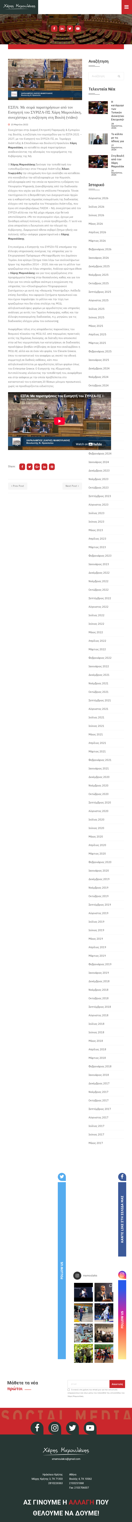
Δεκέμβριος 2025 (99, 266)
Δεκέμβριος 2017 (99, 1083)
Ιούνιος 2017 (96, 1134)
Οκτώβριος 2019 (99, 896)
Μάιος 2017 (96, 1143)
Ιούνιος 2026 (96, 215)
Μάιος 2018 (96, 1040)
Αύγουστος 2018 (98, 1015)
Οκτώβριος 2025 (99, 283)
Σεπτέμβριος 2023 (100, 496)
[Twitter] (70, 28)
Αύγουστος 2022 (98, 606)
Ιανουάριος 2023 (99, 564)
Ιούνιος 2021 (96, 726)
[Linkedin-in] (62, 28)
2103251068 (76, 1483)
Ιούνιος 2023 (96, 521)
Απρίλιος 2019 (97, 947)
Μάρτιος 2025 (97, 342)
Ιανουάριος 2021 (99, 768)
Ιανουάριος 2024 (99, 462)
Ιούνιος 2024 (96, 419)
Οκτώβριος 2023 (99, 487)
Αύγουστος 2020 (98, 811)
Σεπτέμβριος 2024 (100, 394)
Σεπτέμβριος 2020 (100, 802)
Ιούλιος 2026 (96, 206)
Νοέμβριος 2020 (98, 785)
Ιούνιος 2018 (96, 1032)
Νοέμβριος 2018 (98, 989)
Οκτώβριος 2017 (99, 1100)
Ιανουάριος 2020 (99, 870)
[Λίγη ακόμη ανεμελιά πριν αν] (103, 1353)
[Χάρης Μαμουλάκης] (19, 7)
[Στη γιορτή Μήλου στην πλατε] (83, 1333)
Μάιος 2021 (96, 734)
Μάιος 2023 (96, 530)
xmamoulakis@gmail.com (66, 1458)
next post (71, 486)
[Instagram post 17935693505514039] (83, 1292)
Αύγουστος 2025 (98, 300)
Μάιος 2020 (96, 836)
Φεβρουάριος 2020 (100, 862)
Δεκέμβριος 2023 (99, 470)
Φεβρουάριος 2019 (100, 964)
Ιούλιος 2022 (96, 615)
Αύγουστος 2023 (98, 504)
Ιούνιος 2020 (96, 828)
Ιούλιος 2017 (96, 1126)
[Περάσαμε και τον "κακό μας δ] (103, 1312)
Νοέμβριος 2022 (98, 581)
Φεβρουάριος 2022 (100, 657)
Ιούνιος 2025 (96, 317)
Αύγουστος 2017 (98, 1117)
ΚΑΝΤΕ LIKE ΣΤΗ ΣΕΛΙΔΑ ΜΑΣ (122, 1219)
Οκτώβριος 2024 (99, 385)
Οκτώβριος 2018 (99, 998)
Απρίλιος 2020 (97, 845)
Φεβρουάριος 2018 (100, 1066)
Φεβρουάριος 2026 (100, 249)
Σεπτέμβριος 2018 (100, 1006)
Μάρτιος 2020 (97, 853)
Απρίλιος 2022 (97, 640)
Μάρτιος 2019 (97, 955)
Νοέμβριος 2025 (98, 274)
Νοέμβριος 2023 (98, 479)
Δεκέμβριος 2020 (99, 777)
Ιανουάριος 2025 (99, 360)
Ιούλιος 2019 (96, 921)
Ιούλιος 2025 (96, 308)
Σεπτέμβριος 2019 (100, 904)
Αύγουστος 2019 (98, 913)
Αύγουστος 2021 (98, 708)
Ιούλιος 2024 (96, 411)
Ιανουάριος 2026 (99, 257)
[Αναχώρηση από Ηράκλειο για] (83, 1312)
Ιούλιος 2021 (96, 717)
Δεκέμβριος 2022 (99, 572)
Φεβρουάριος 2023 (100, 555)
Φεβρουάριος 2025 (100, 351)
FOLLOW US (62, 1270)
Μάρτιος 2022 (97, 649)
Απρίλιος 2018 (97, 1049)
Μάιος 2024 (96, 428)
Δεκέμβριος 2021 (99, 674)
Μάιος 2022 (96, 632)
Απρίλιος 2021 (97, 743)
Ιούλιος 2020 (96, 819)
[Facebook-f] (54, 28)
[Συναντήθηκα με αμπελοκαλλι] (83, 1353)
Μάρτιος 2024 (97, 445)
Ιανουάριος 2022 (99, 666)
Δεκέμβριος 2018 (99, 981)
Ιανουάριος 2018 (99, 1074)
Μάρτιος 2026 (97, 240)
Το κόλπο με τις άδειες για (117, 137)
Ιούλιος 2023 (96, 513)
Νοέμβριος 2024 (98, 377)
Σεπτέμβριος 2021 (100, 700)
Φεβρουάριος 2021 (100, 760)
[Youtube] (78, 28)
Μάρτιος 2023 (97, 547)
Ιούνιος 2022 (96, 623)
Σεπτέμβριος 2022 (100, 598)
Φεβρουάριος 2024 (100, 453)
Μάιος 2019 (96, 938)
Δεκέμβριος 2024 (99, 368)
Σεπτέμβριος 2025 (100, 291)
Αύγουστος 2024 (98, 402)
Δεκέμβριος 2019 (99, 879)
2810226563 (55, 1483)
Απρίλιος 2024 (97, 436)
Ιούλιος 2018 (96, 1023)
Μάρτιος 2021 (97, 751)
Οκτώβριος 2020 (99, 794)
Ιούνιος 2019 (96, 930)
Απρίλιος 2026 (97, 232)
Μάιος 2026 (96, 223)
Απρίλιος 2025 (97, 334)
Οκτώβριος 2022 (99, 589)
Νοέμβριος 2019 (98, 887)
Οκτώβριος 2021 (99, 691)
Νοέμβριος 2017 (98, 1092)
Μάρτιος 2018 (97, 1057)
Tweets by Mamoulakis (25, 1175)
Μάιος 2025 (96, 325)
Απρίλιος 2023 (97, 538)
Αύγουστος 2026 (98, 198)
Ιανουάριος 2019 (99, 972)
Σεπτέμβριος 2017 (100, 1109)
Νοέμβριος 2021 (98, 683)
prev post (18, 486)
